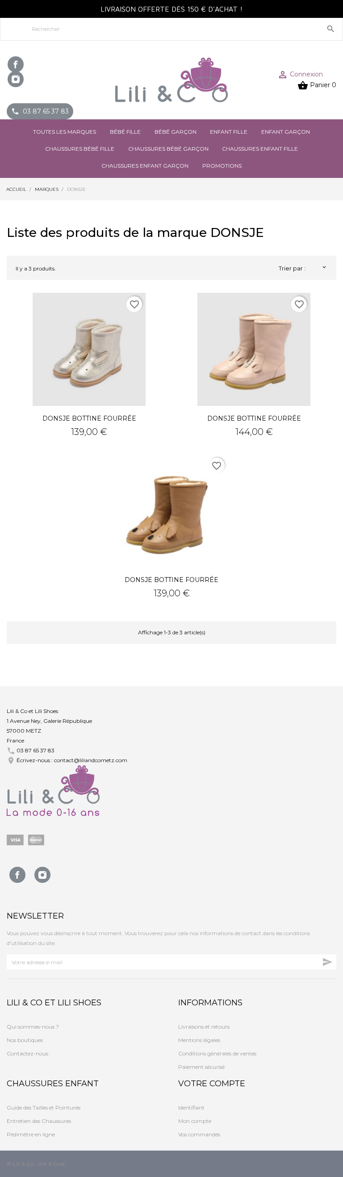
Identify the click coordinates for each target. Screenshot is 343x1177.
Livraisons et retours (204, 1026)
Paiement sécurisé (201, 1066)
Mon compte (194, 1121)
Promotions (222, 165)
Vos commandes (199, 1134)
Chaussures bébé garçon (168, 148)
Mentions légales (199, 1040)
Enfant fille (228, 131)
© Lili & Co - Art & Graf (36, 1163)
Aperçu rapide (89, 349)
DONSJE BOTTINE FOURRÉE (89, 418)
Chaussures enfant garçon (144, 165)
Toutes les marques (64, 131)
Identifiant (191, 1107)
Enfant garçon (285, 131)
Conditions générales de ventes (217, 1053)
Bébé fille (125, 131)
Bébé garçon (176, 131)
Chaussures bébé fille (79, 148)
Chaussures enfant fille (260, 148)
